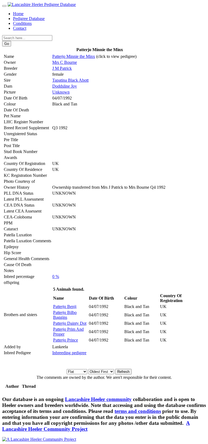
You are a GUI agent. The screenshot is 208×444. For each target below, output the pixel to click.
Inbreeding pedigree (69, 352)
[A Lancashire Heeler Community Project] (39, 439)
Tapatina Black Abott (70, 80)
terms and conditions (138, 411)
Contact (19, 28)
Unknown (61, 92)
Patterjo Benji (64, 306)
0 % (55, 276)
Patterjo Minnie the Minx (73, 56)
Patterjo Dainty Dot (69, 323)
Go (6, 44)
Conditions (22, 23)
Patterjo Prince (65, 340)
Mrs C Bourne (64, 62)
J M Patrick (62, 68)
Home (18, 13)
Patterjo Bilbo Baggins (65, 315)
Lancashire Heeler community (98, 399)
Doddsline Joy (64, 86)
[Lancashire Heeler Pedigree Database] (42, 4)
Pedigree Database (29, 18)
